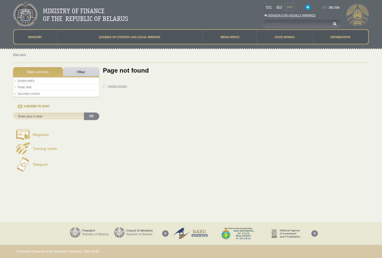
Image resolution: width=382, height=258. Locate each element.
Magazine (41, 135)
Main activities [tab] (38, 71)
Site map (334, 7)
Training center (45, 149)
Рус (269, 7)
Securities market (29, 93)
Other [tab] (81, 71)
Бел (279, 7)
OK (91, 116)
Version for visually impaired (291, 15)
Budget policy (26, 80)
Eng (290, 7)
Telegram (40, 164)
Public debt (24, 87)
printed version (117, 86)
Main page (19, 54)
